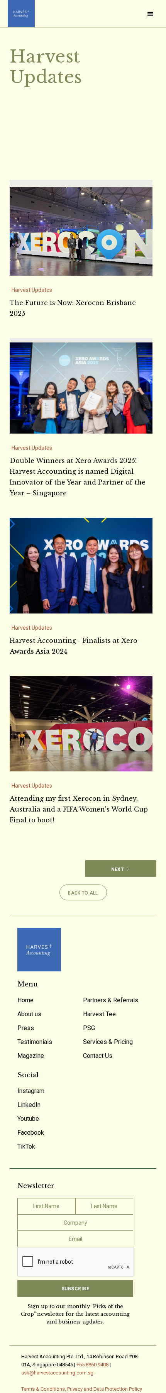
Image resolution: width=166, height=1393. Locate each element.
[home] (19, 13)
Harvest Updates (32, 290)
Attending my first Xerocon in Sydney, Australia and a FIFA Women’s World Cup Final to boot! (79, 809)
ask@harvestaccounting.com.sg (57, 1373)
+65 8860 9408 (92, 1365)
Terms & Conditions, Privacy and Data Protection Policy (81, 1389)
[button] (150, 13)
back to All (83, 893)
